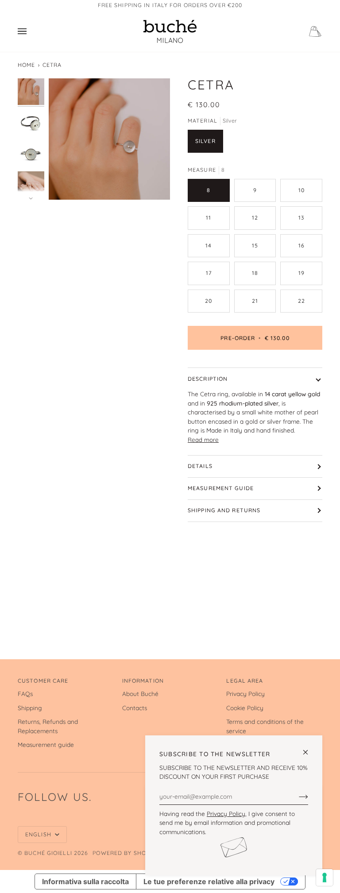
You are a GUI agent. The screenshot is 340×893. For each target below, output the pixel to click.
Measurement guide (221, 488)
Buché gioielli (48, 853)
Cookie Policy (244, 707)
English (39, 834)
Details (200, 466)
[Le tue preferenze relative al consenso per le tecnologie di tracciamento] (324, 877)
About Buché (140, 693)
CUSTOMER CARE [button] (43, 680)
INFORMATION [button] (143, 680)
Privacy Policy (226, 813)
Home (26, 65)
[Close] (309, 748)
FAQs (25, 693)
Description (208, 378)
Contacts (134, 707)
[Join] (296, 796)
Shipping (30, 707)
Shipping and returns (224, 510)
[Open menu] (31, 31)
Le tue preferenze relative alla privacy (208, 881)
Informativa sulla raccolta (85, 881)
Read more (203, 439)
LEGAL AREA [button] (244, 680)
